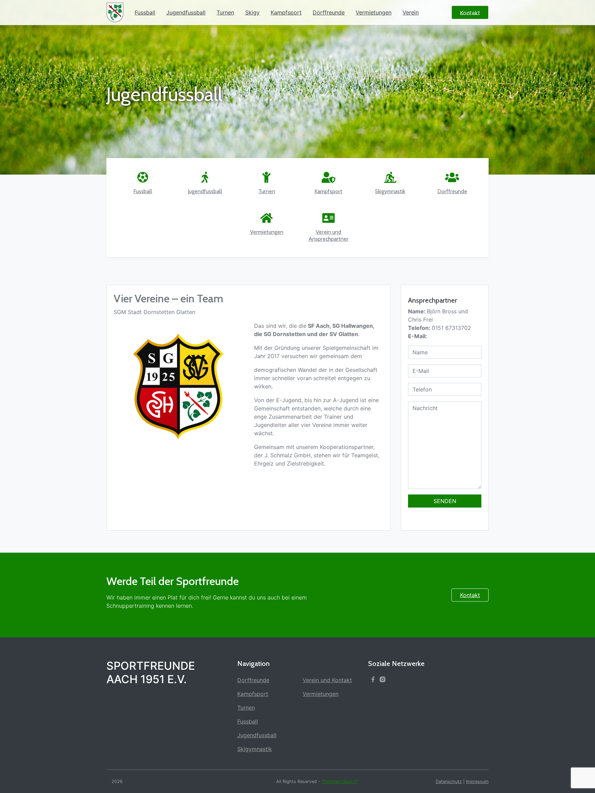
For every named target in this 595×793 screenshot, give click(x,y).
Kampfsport (286, 12)
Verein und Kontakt (327, 680)
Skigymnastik (254, 748)
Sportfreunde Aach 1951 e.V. (150, 672)
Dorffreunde (329, 12)
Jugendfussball (186, 12)
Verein (411, 12)
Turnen (225, 12)
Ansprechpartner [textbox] (432, 300)
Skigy (252, 12)
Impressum (477, 781)
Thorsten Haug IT (340, 781)
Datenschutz (449, 781)
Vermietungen (374, 12)
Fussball (145, 12)
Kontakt (470, 595)
